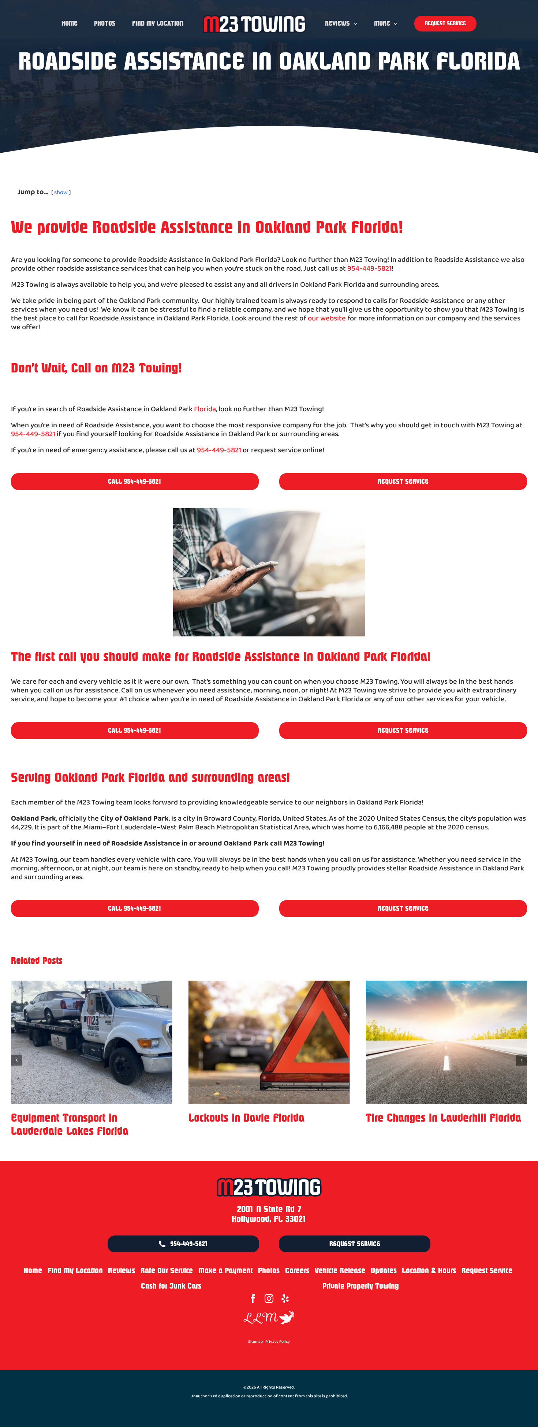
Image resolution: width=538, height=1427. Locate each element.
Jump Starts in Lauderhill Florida (441, 1118)
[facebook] (253, 1285)
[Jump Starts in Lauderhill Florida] (446, 1042)
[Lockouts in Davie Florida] (91, 1042)
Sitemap (255, 1328)
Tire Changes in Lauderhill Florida (266, 1118)
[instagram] (269, 1285)
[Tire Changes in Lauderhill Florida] (269, 1042)
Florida (205, 409)
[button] (16, 1053)
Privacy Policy (277, 1328)
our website (327, 318)
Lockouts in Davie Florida (69, 1118)
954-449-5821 (369, 269)
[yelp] (285, 1285)
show (61, 192)
